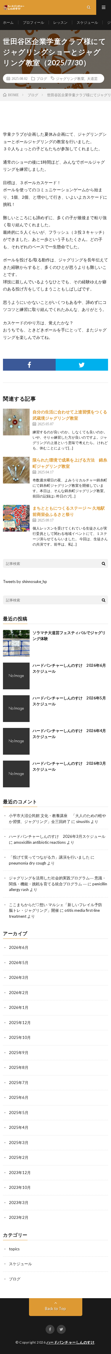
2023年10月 (20, 1187)
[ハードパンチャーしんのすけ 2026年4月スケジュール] (16, 741)
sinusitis (83, 821)
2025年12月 (20, 1022)
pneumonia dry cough (27, 863)
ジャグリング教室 (70, 78)
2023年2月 (18, 1217)
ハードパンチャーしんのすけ (70, 1342)
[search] (103, 563)
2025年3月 (18, 1142)
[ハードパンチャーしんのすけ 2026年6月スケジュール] (16, 676)
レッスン (60, 22)
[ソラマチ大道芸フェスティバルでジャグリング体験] (16, 643)
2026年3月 (18, 977)
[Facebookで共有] (29, 365)
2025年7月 (18, 1082)
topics (14, 1248)
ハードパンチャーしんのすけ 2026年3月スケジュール (57, 836)
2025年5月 (18, 1112)
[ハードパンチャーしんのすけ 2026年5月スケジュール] (16, 708)
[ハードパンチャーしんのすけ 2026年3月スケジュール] (16, 774)
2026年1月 (18, 1007)
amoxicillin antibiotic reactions (40, 842)
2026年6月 (18, 947)
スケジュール (87, 22)
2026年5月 (18, 962)
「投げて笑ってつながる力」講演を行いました (49, 857)
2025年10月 (20, 1037)
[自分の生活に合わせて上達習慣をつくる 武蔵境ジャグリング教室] (16, 422)
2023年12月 (20, 1172)
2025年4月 (18, 1127)
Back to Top (55, 1308)
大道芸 (92, 78)
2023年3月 (18, 1202)
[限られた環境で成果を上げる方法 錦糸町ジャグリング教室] (16, 470)
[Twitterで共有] (82, 365)
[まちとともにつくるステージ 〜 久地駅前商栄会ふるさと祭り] (16, 518)
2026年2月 (18, 992)
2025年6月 (18, 1097)
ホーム (8, 22)
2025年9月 (18, 1052)
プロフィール (33, 22)
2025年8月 (18, 1067)
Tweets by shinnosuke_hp (25, 581)
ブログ (41, 78)
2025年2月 (18, 1157)
